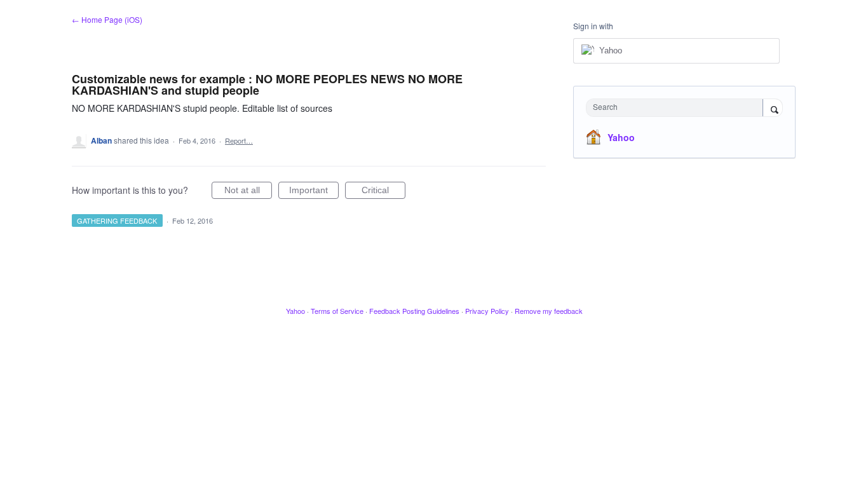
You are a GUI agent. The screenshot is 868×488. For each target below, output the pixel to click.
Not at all (248, 192)
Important (314, 192)
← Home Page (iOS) (107, 19)
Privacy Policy (487, 311)
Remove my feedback (549, 311)
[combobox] (677, 107)
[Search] (773, 108)
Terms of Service (337, 311)
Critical (383, 192)
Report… (239, 140)
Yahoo (621, 137)
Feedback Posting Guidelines (414, 311)
